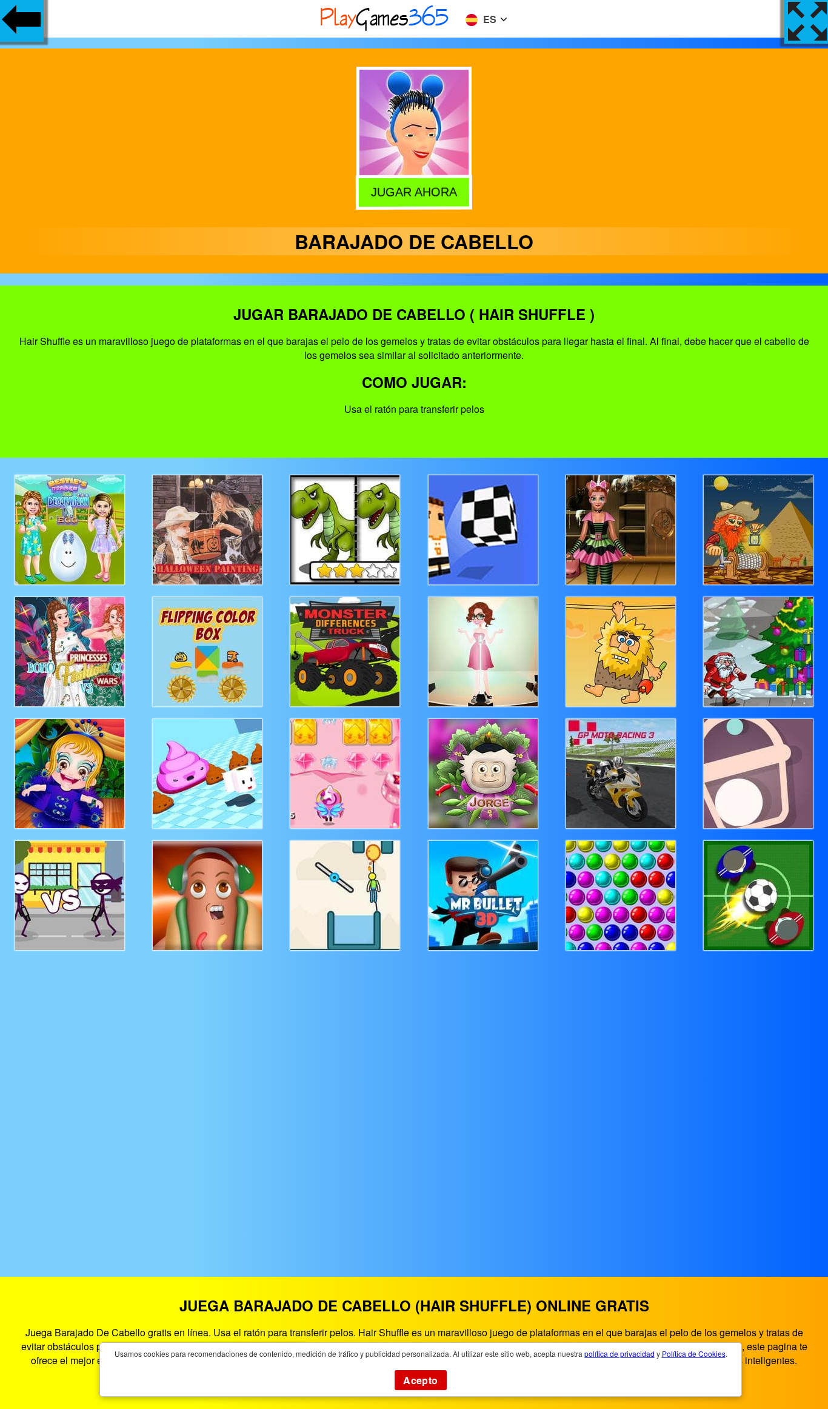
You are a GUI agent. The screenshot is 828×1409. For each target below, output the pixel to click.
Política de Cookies (694, 1353)
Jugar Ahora (415, 192)
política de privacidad (619, 1353)
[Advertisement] (414, 1102)
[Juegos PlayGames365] (385, 29)
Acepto (420, 1380)
